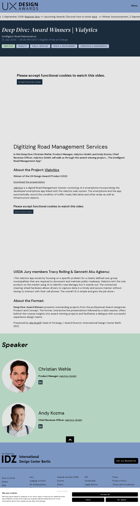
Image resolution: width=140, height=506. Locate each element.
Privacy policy (62, 491)
